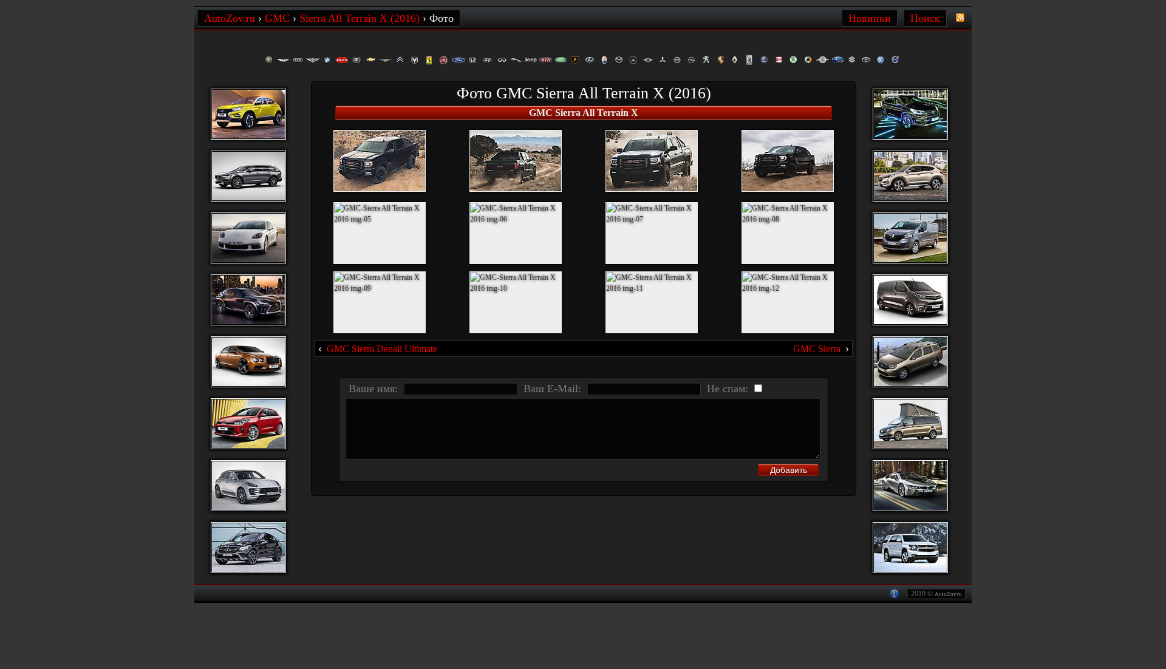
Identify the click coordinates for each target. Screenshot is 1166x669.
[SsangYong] (823, 60)
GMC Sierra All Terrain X (583, 112)
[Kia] (546, 60)
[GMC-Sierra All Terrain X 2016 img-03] (651, 160)
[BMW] (327, 60)
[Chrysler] (385, 60)
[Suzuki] (852, 60)
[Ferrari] (429, 60)
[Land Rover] (560, 60)
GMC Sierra (816, 349)
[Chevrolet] (371, 60)
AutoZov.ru (948, 594)
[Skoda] (793, 60)
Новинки (869, 18)
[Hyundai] (487, 60)
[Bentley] (312, 60)
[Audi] (298, 60)
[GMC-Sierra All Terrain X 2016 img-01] (379, 160)
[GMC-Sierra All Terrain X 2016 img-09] (379, 302)
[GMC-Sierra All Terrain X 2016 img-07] (651, 233)
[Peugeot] (706, 60)
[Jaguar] (516, 60)
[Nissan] (677, 60)
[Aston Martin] (283, 60)
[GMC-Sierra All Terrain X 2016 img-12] (787, 302)
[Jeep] (531, 60)
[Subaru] (837, 60)
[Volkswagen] (881, 60)
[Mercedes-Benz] (633, 60)
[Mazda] (619, 60)
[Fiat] (444, 60)
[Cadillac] (356, 60)
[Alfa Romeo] (269, 60)
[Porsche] (721, 60)
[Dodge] (414, 60)
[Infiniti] (502, 60)
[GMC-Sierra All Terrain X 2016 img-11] (651, 302)
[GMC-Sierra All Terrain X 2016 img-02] (515, 160)
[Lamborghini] (575, 60)
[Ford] (458, 60)
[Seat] (779, 60)
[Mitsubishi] (662, 60)
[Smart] (808, 60)
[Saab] (764, 60)
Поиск (925, 18)
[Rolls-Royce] (750, 60)
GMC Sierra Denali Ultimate (382, 349)
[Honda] (473, 60)
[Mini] (648, 60)
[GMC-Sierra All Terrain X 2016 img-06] (515, 233)
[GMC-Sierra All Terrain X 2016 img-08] (787, 233)
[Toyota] (866, 60)
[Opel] (691, 60)
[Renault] (735, 60)
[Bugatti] (342, 60)
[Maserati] (604, 60)
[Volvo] (895, 60)
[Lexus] (589, 60)
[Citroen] (400, 60)
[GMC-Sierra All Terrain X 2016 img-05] (379, 233)
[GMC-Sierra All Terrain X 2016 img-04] (787, 160)
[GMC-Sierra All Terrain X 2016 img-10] (515, 302)
